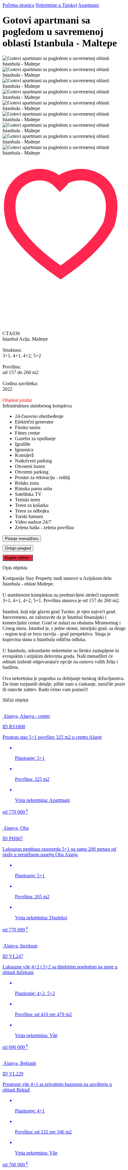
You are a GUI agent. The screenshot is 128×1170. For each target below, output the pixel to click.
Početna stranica (18, 5)
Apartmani (88, 5)
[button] (64, 158)
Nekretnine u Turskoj (56, 5)
